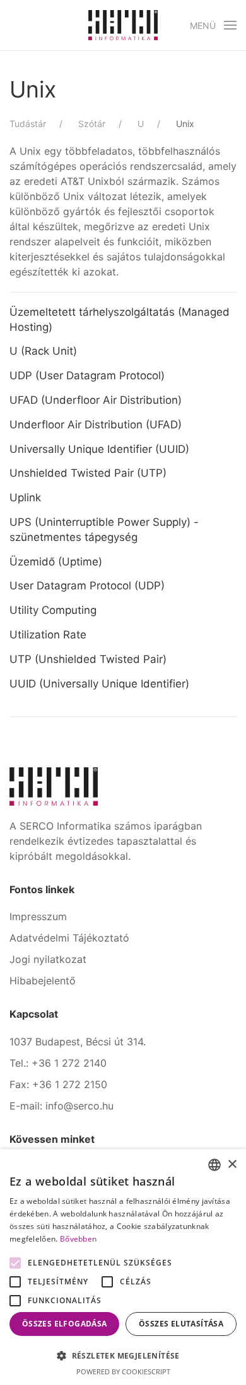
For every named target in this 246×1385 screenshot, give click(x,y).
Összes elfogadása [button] (64, 1323)
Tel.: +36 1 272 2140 (58, 1063)
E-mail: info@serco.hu (61, 1105)
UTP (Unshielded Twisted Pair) (88, 659)
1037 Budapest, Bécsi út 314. (77, 1041)
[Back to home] (123, 25)
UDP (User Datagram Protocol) (87, 375)
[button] (213, 25)
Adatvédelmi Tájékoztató (69, 938)
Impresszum (38, 916)
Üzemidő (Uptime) (55, 561)
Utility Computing (53, 610)
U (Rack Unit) (43, 351)
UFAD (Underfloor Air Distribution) (95, 400)
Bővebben (78, 1238)
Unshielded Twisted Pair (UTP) (88, 473)
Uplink (25, 497)
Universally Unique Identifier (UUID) (99, 449)
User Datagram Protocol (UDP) (87, 585)
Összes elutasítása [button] (181, 1323)
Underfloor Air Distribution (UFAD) (95, 424)
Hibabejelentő (42, 980)
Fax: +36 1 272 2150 (58, 1084)
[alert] (123, 1267)
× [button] (232, 1164)
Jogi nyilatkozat (47, 959)
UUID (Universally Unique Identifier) (99, 683)
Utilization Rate (47, 634)
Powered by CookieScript (123, 1371)
